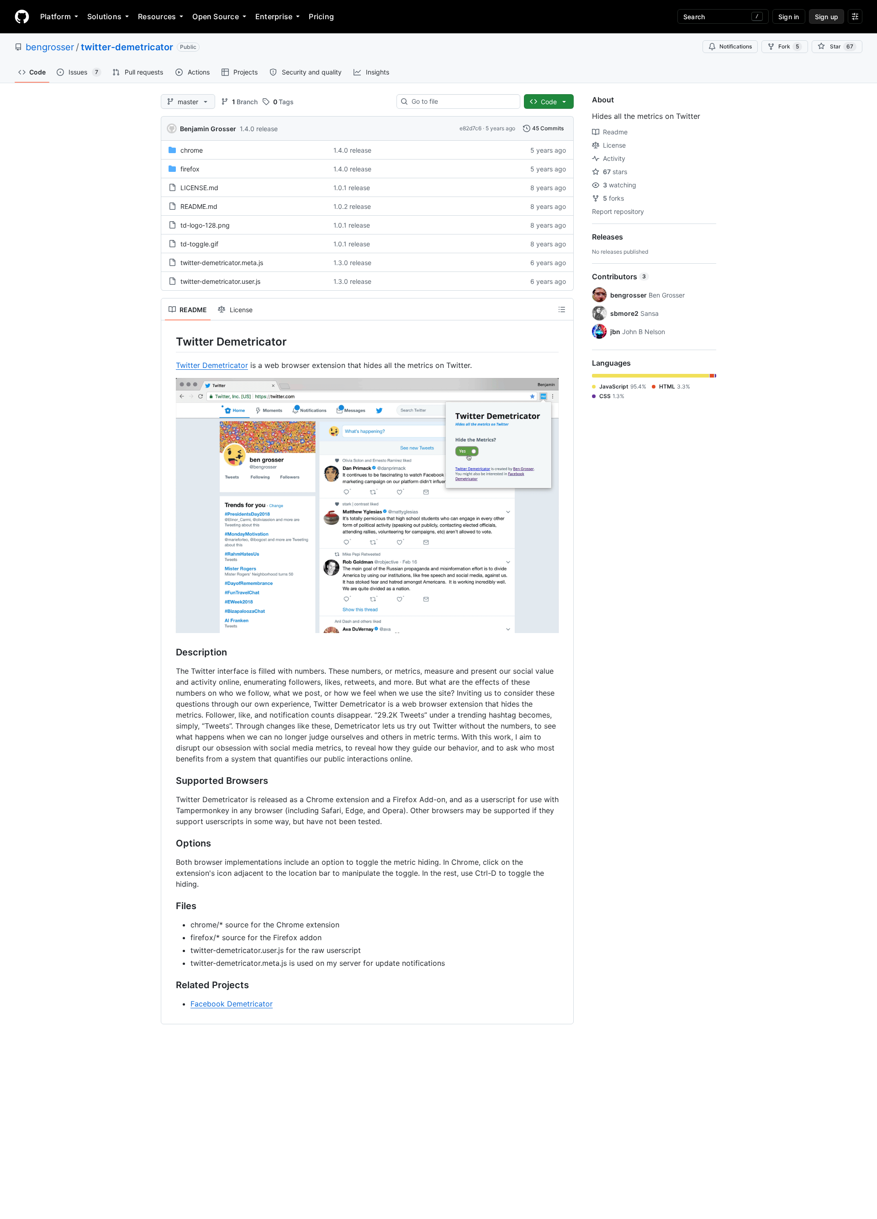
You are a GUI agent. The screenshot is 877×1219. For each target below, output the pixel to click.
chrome (191, 150)
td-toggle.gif (199, 244)
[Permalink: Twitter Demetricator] (169, 341)
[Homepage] (22, 16)
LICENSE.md (199, 188)
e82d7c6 (470, 128)
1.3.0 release (352, 262)
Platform (55, 16)
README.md (198, 206)
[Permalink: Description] (169, 652)
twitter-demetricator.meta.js (221, 262)
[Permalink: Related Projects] (169, 985)
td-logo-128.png (205, 225)
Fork (788, 46)
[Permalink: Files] (169, 906)
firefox (190, 169)
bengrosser (50, 47)
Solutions (104, 16)
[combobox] (462, 101)
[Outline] (562, 309)
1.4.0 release (259, 129)
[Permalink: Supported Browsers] (169, 781)
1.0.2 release (352, 206)
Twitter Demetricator (212, 365)
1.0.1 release (351, 188)
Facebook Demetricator (231, 1003)
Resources (157, 16)
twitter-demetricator (127, 47)
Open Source (215, 16)
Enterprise (273, 16)
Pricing (321, 16)
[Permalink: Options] (169, 843)
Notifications (735, 46)
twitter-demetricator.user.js (220, 281)
